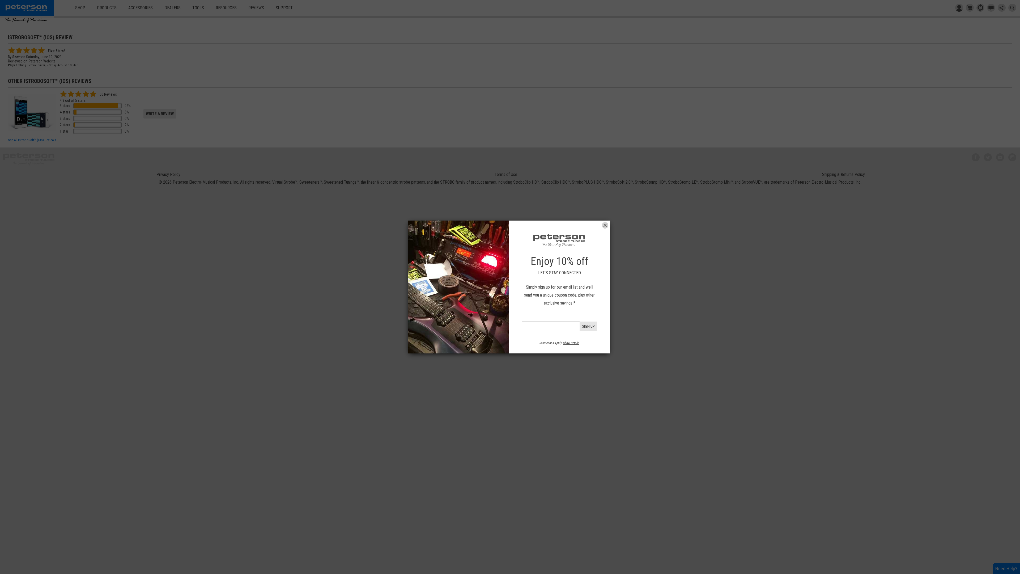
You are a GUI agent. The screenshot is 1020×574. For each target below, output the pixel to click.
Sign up (588, 326)
